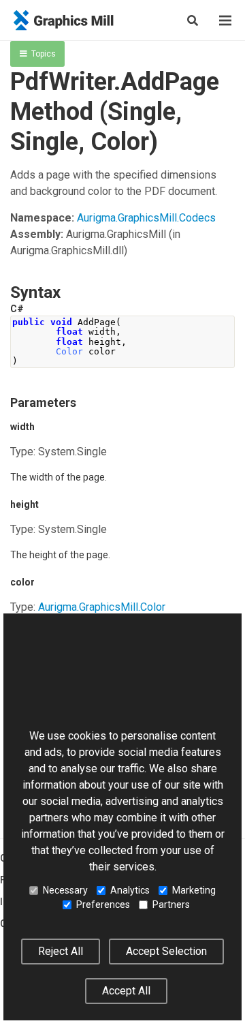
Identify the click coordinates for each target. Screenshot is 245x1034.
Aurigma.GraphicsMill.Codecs (146, 217)
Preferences (103, 904)
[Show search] (192, 20)
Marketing (194, 890)
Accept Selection (166, 951)
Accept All (126, 990)
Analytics (130, 890)
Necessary (65, 890)
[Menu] (225, 20)
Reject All (60, 951)
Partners (171, 904)
